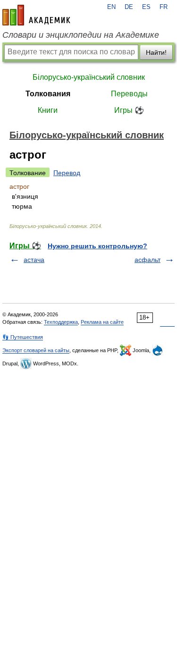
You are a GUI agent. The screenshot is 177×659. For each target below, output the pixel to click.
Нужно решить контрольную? (97, 246)
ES (146, 7)
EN (111, 7)
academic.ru (36, 15)
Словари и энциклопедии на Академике (80, 35)
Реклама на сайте (102, 322)
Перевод (66, 173)
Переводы (129, 94)
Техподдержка (61, 322)
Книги (48, 110)
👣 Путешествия (22, 337)
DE (129, 7)
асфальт (147, 259)
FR (164, 7)
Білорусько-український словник (89, 77)
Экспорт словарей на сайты (35, 350)
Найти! (156, 52)
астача (34, 259)
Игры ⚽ (129, 110)
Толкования (47, 94)
